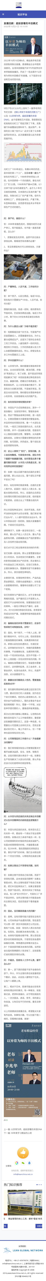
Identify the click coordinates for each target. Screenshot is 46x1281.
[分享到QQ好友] (29, 1163)
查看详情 (37, 1226)
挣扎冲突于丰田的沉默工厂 (27, 112)
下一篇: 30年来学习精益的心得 (18, 1133)
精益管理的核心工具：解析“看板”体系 (21, 1218)
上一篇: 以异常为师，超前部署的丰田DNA (23, 1129)
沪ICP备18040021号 (23, 1276)
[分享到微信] (16, 1163)
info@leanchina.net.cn (23, 1174)
